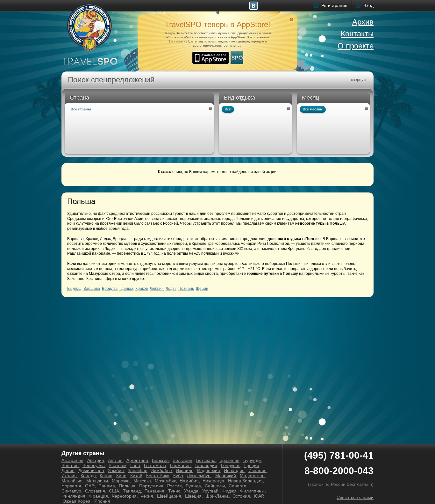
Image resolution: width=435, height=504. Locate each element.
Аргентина (137, 460)
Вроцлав (110, 288)
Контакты (357, 33)
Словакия (95, 490)
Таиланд (132, 490)
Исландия (234, 470)
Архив (363, 22)
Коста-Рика (157, 475)
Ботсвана (206, 460)
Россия (174, 485)
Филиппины (252, 490)
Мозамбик (165, 480)
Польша (127, 485)
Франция (98, 496)
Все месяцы (313, 109)
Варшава (91, 288)
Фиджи (229, 490)
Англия (115, 460)
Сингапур (71, 490)
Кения (106, 475)
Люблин (157, 288)
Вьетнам (117, 465)
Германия (180, 465)
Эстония (241, 496)
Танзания (154, 490)
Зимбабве (161, 470)
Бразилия (229, 460)
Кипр (121, 475)
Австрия (95, 460)
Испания (257, 470)
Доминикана (91, 470)
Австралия (72, 460)
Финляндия (73, 496)
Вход (368, 5)
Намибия (189, 480)
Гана (135, 465)
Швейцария (169, 496)
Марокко (121, 480)
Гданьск (126, 288)
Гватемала (155, 465)
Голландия (206, 465)
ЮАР (258, 496)
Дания (68, 470)
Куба (178, 475)
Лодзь (171, 288)
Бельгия (160, 460)
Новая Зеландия (245, 480)
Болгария (182, 460)
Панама (106, 485)
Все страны (81, 109)
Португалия (151, 485)
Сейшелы (215, 485)
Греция (251, 465)
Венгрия (70, 465)
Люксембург (199, 475)
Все (228, 109)
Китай (136, 475)
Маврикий (225, 475)
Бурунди (252, 460)
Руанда (193, 485)
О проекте (356, 45)
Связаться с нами (355, 497)
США (114, 490)
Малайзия (71, 480)
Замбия (116, 470)
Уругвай (210, 490)
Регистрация (334, 5)
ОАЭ (90, 485)
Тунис (174, 490)
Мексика (142, 480)
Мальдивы (97, 480)
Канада (88, 475)
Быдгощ (74, 288)
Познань (186, 288)
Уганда (191, 490)
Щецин (202, 288)
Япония (102, 501)
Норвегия (71, 485)
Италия (69, 475)
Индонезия (208, 470)
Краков (141, 288)
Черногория (124, 496)
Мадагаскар (252, 475)
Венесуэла (93, 465)
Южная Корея (75, 501)
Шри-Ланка (217, 496)
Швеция (193, 496)
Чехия (146, 496)
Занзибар (137, 470)
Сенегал (237, 485)
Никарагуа (213, 480)
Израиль (184, 470)
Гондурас (230, 465)
